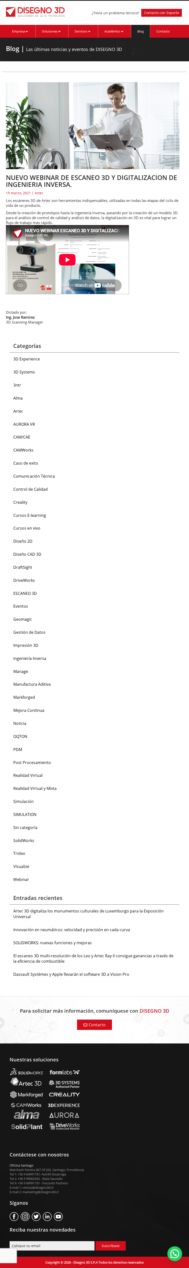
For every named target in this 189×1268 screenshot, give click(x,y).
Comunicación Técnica (34, 476)
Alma (18, 398)
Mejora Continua (28, 710)
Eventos (20, 606)
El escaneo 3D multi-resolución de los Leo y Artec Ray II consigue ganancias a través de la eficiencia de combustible (93, 958)
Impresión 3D (25, 645)
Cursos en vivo (26, 528)
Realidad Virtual (28, 775)
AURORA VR (24, 424)
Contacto (163, 31)
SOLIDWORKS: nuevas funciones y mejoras (52, 942)
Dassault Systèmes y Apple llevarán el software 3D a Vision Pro (71, 974)
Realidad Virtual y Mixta (35, 788)
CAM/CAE (21, 437)
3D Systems (24, 372)
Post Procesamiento (32, 762)
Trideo (19, 853)
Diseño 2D (22, 541)
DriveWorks (24, 580)
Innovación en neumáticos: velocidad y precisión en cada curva (71, 929)
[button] (174, 1253)
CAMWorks (23, 450)
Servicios (81, 31)
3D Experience (26, 359)
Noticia (19, 723)
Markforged (24, 697)
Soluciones (50, 31)
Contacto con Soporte (161, 12)
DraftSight (22, 567)
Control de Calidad (30, 489)
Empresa (19, 31)
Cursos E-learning (29, 515)
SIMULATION (24, 814)
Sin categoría (25, 827)
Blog (140, 31)
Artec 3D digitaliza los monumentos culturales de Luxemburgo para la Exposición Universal (88, 913)
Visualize (21, 866)
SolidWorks (23, 840)
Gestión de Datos (29, 632)
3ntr (17, 385)
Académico (112, 31)
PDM (17, 749)
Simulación (23, 801)
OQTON (20, 736)
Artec (39, 193)
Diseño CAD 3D (27, 554)
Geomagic (22, 619)
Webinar (21, 879)
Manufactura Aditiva (32, 684)
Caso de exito (25, 463)
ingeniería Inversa (29, 658)
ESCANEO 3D (25, 593)
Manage (20, 671)
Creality (20, 502)
